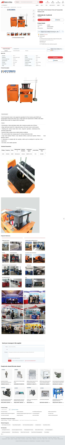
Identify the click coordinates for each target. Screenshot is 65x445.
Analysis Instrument (13, 7)
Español (12, 438)
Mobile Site (54, 437)
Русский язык (23, 438)
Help (46, 5)
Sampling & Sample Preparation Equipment (8, 413)
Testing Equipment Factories (28, 429)
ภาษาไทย (49, 438)
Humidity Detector (38, 424)
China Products (13, 437)
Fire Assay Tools (50, 413)
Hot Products (7, 437)
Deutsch (31, 438)
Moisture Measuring (15, 432)
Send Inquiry (44, 19)
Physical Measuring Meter (17, 424)
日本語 (44, 438)
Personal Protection (4, 411)
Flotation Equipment (20, 411)
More (2, 434)
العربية (38, 438)
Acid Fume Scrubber (35, 415)
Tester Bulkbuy (46, 432)
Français (19, 438)
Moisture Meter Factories (39, 429)
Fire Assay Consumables (5, 415)
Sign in (63, 2)
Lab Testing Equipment (48, 429)
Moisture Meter (19, 7)
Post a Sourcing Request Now (30, 360)
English (9, 438)
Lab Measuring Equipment (6, 432)
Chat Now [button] (58, 19)
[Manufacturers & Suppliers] (6, 2)
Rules (63, 5)
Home (2, 7)
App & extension (52, 5)
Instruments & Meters (7, 7)
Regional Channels (44, 437)
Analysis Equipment (20, 415)
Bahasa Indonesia (60, 438)
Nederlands (34, 438)
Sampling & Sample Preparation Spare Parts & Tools (24, 413)
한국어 (41, 438)
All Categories (4, 5)
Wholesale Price (34, 437)
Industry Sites (39, 437)
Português (15, 438)
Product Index (50, 437)
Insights (58, 437)
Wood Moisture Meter (46, 424)
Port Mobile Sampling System (37, 411)
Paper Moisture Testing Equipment (36, 432)
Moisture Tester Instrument (25, 432)
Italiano (27, 438)
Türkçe (52, 438)
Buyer (42, 5)
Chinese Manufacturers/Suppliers (20, 437)
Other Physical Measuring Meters (28, 424)
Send (10, 360)
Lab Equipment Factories (6, 429)
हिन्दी (46, 438)
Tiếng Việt (55, 438)
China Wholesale (28, 437)
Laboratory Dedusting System (53, 415)
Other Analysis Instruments (6, 424)
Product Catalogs (15, 409)
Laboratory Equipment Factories (17, 429)
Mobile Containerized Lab (52, 411)
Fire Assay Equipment (35, 413)
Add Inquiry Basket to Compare (18, 37)
